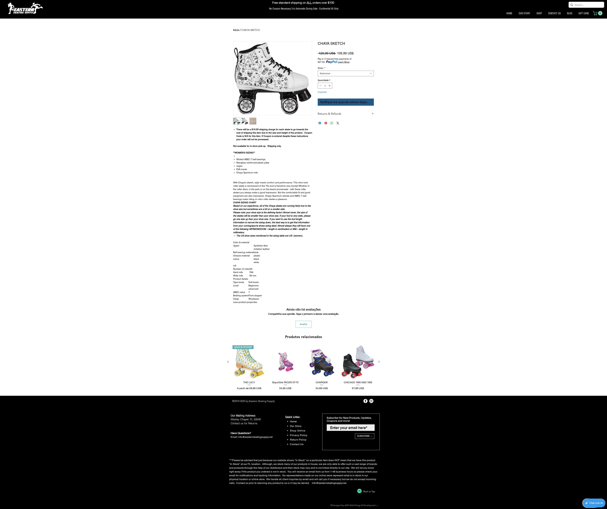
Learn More (343, 62)
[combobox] (346, 73)
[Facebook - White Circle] (365, 401)
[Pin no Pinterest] (326, 123)
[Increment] (330, 85)
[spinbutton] (325, 85)
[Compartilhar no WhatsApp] (332, 123)
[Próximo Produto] (379, 362)
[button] (598, 13)
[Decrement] (320, 85)
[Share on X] (338, 123)
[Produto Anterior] (228, 362)
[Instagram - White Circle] (371, 401)
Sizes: (321, 68)
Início (236, 30)
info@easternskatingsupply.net (255, 436)
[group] (303, 369)
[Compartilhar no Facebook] (320, 123)
